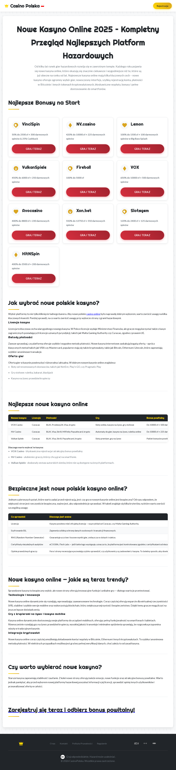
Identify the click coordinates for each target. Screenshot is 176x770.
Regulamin (102, 743)
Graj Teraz (34, 148)
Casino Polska (25, 6)
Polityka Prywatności (82, 743)
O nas (52, 743)
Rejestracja (162, 6)
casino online (93, 314)
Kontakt (64, 743)
